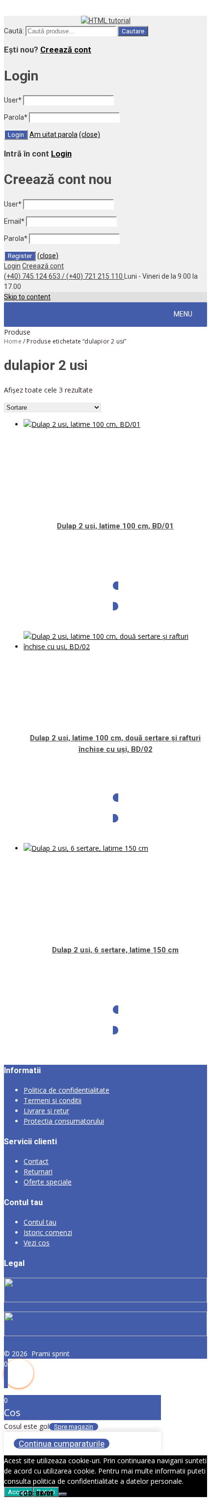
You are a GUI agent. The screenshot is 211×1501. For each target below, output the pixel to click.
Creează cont (65, 49)
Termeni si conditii (52, 1100)
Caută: (14, 31)
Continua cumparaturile (62, 1443)
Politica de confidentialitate (66, 1090)
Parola (15, 117)
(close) (89, 134)
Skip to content (27, 297)
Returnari (38, 1171)
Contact (36, 1161)
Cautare (133, 31)
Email (14, 221)
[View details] (82, 424)
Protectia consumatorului (64, 1121)
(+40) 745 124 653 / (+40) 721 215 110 (64, 276)
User (13, 100)
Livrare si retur (46, 1110)
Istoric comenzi (48, 1232)
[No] (63, 1494)
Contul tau (40, 1222)
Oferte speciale (48, 1181)
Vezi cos (37, 1242)
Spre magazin (73, 1426)
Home (13, 341)
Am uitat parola (53, 134)
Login (61, 153)
